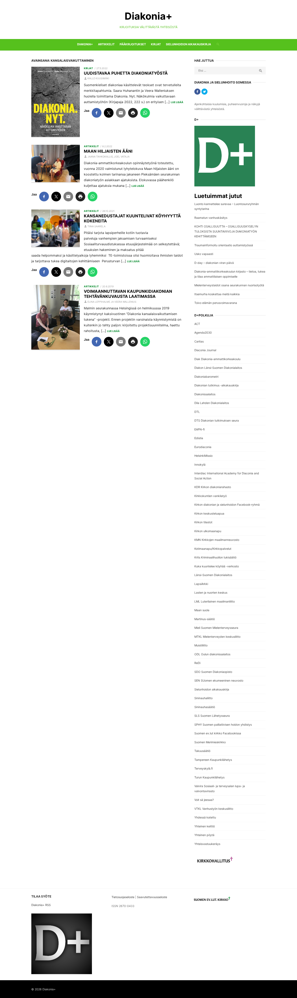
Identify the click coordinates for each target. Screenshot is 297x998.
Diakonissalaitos (204, 394)
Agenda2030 (203, 332)
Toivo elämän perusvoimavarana (215, 302)
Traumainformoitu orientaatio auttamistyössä (223, 245)
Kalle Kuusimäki (98, 78)
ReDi (197, 663)
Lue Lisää (177, 102)
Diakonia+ (148, 16)
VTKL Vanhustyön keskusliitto (213, 808)
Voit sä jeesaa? (204, 799)
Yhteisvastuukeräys (207, 844)
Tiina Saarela (96, 226)
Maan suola (201, 610)
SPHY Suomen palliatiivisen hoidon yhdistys (223, 724)
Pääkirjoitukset (133, 44)
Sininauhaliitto (203, 698)
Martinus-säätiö (204, 619)
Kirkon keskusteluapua (209, 513)
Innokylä (199, 464)
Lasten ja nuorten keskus (210, 592)
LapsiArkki (201, 584)
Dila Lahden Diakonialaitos (211, 403)
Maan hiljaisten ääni (108, 151)
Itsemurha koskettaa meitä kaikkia (217, 294)
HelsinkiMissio (203, 455)
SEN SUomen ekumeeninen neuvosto (218, 680)
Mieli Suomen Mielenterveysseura (216, 627)
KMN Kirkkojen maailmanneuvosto (216, 539)
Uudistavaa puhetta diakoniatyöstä (126, 73)
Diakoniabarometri (206, 376)
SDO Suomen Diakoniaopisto (213, 671)
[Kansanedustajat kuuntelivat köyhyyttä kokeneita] (55, 228)
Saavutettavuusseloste (152, 897)
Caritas (199, 341)
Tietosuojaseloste (123, 897)
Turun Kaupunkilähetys (209, 777)
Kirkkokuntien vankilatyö (210, 496)
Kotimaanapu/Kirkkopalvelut (212, 548)
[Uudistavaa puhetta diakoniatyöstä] (55, 102)
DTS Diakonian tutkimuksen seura (216, 420)
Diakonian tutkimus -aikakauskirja (216, 385)
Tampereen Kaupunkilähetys (213, 759)
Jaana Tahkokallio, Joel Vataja (108, 156)
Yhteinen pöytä (204, 835)
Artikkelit (106, 44)
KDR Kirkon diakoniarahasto (212, 487)
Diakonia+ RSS (41, 905)
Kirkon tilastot (203, 522)
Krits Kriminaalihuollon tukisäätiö (215, 557)
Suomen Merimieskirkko (210, 742)
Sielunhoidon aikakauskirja (188, 44)
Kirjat (156, 44)
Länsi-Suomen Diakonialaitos (213, 575)
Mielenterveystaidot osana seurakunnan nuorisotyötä (229, 285)
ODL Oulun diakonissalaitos (212, 654)
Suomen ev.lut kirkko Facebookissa (217, 733)
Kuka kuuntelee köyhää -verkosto (216, 566)
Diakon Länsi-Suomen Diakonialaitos (218, 367)
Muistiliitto (200, 645)
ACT (197, 324)
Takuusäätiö (202, 751)
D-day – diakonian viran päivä (214, 262)
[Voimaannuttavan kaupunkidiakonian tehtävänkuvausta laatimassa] (55, 317)
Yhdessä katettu (205, 817)
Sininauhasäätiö (204, 707)
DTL (197, 411)
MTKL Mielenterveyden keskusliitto (217, 636)
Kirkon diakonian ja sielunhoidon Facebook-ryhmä (227, 504)
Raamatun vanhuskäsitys (210, 217)
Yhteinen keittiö (204, 826)
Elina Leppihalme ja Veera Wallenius (111, 301)
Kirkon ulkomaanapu (207, 531)
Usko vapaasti (203, 254)
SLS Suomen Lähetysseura (212, 715)
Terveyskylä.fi (203, 768)
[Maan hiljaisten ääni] (55, 164)
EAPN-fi (199, 429)
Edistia (198, 438)
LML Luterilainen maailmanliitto (214, 601)
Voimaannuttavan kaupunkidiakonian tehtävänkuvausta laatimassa (128, 294)
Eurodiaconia (202, 447)
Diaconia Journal (205, 350)
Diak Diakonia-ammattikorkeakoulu (217, 359)
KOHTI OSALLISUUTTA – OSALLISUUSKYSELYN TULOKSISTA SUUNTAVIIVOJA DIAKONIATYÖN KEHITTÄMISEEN (226, 231)
